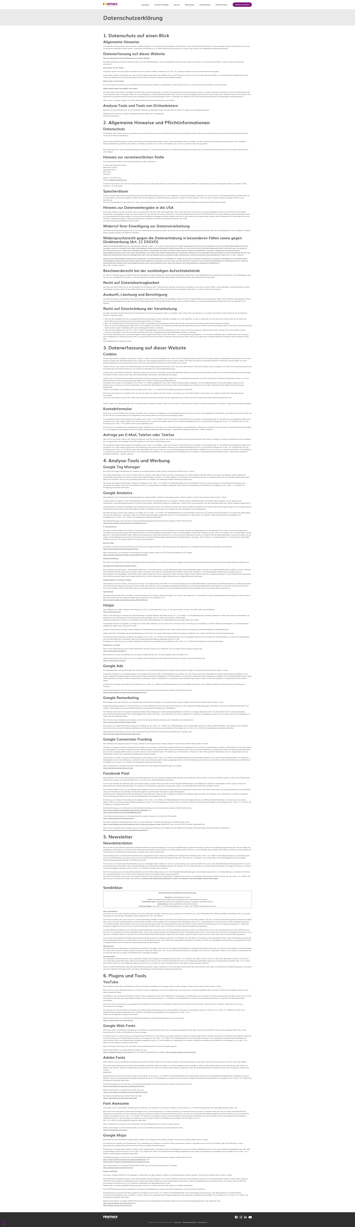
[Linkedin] (245, 1218)
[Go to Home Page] (110, 4)
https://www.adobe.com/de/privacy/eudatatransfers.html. (124, 1086)
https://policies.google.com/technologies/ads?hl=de (121, 734)
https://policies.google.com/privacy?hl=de (118, 768)
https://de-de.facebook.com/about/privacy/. (119, 818)
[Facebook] (236, 1218)
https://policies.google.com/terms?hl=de (117, 1205)
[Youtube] (250, 1218)
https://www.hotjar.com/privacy (114, 660)
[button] (4, 1223)
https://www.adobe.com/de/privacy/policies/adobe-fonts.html (125, 1092)
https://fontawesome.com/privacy (115, 1130)
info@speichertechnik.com (117, 180)
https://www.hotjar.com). (112, 612)
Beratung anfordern (242, 4)
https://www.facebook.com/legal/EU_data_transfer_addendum (125, 810)
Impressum (177, 1222)
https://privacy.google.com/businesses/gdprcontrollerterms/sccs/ (126, 1162)
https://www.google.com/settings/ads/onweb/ (119, 722)
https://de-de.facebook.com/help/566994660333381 (122, 812)
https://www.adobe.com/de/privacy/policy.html (120, 1098)
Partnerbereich (202, 1222)
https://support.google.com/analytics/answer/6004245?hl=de (125, 555)
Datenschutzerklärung (189, 1222)
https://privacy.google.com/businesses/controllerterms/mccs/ (125, 523)
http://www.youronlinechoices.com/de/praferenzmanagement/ (125, 830)
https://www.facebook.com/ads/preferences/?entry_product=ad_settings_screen (131, 824)
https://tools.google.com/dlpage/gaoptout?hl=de (120, 549)
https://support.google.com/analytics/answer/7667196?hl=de (125, 600)
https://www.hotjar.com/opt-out (114, 651)
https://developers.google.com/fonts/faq (118, 1052)
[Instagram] (241, 1218)
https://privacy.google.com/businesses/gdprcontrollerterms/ (124, 1159)
